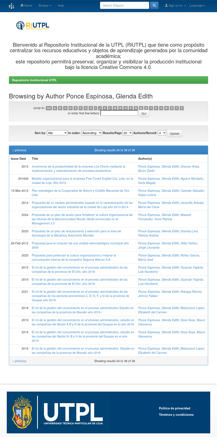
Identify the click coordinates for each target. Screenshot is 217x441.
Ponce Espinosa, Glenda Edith (158, 166)
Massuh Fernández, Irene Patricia (164, 217)
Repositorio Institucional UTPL (34, 80)
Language (196, 5)
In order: (74, 133)
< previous (19, 150)
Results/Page (112, 133)
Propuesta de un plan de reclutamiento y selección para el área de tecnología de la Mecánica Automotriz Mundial (76, 233)
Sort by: (40, 133)
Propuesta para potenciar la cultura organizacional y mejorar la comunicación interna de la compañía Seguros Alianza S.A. (74, 257)
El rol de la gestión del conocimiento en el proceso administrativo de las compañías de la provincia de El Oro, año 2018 (80, 269)
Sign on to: (176, 5)
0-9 (49, 108)
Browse (44, 5)
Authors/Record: (145, 133)
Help (61, 5)
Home (27, 5)
